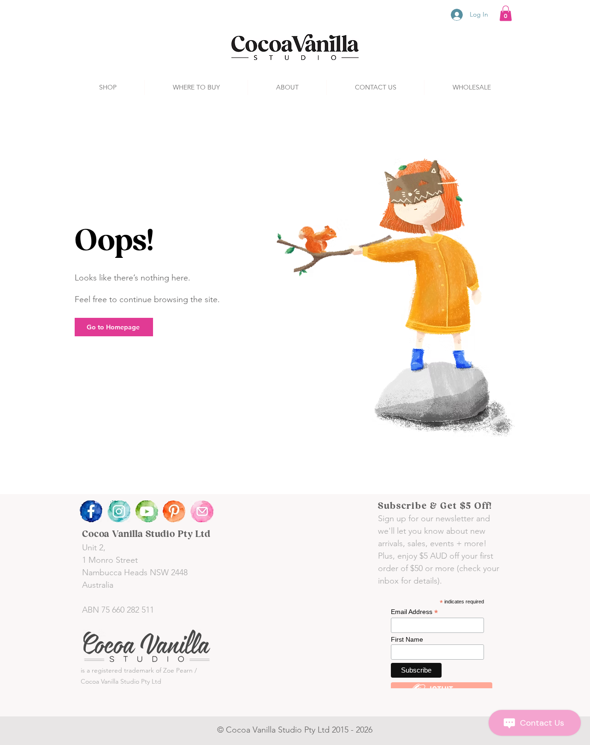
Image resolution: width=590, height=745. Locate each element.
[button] (505, 13)
